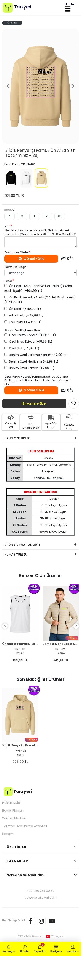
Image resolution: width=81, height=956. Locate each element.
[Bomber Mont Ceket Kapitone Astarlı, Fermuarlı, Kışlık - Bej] (20, 613)
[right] (76, 626)
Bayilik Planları (13, 810)
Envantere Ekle (34, 403)
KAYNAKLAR (17, 861)
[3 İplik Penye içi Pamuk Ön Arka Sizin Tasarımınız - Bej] (41, 178)
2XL (59, 216)
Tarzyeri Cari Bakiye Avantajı (24, 826)
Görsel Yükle (33, 258)
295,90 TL (12, 195)
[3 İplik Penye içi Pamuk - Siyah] (10, 178)
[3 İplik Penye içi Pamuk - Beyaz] (26, 178)
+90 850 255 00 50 (40, 891)
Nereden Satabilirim (25, 875)
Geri (14, 23)
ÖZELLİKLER (16, 846)
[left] (5, 626)
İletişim (8, 834)
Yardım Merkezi (14, 818)
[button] (8, 86)
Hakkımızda (11, 803)
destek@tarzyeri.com (40, 897)
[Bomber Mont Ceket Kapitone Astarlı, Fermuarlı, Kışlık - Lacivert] (61, 613)
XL (47, 216)
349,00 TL (20, 660)
